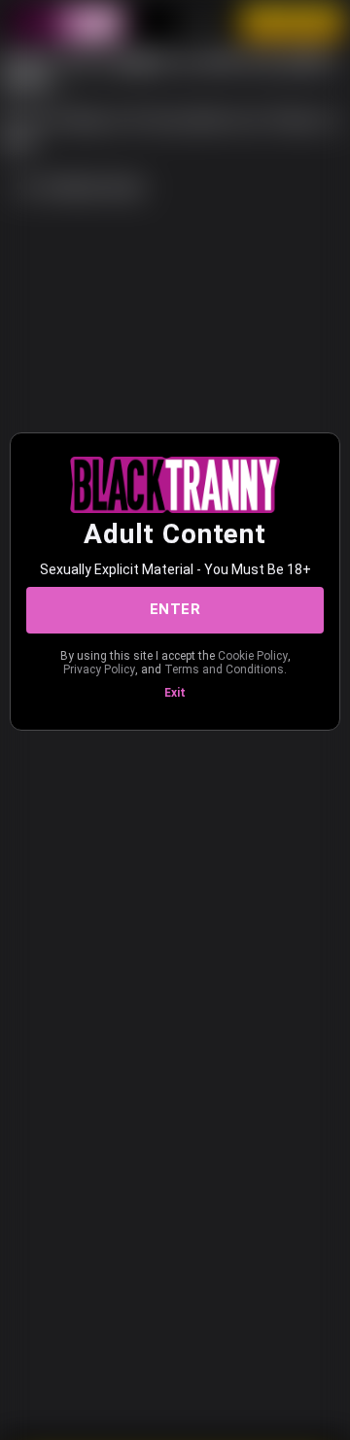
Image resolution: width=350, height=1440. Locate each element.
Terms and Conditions (224, 669)
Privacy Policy (99, 669)
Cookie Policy (253, 656)
